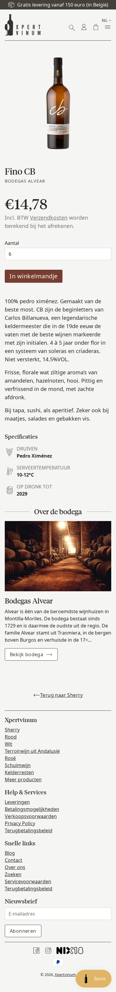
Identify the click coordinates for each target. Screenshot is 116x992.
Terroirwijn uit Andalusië (32, 751)
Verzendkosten (49, 217)
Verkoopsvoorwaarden (31, 816)
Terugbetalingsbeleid (28, 830)
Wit (8, 744)
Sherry (12, 729)
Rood (11, 737)
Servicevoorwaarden (28, 881)
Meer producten (23, 779)
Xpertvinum (65, 974)
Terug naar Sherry (61, 695)
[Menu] (107, 27)
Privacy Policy (20, 823)
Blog (10, 853)
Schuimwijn (18, 765)
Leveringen (17, 802)
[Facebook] (36, 950)
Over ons (15, 867)
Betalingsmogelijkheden (32, 809)
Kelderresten (19, 772)
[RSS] (70, 950)
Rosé (10, 758)
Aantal (12, 243)
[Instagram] (48, 950)
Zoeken (13, 874)
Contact (13, 860)
